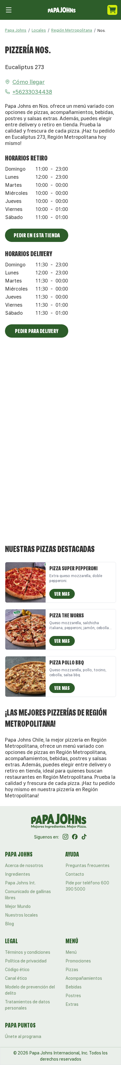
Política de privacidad (26, 960)
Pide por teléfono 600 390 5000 (87, 886)
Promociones (78, 960)
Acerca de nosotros (24, 865)
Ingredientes (17, 874)
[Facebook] (75, 837)
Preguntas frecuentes (87, 865)
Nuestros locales (21, 915)
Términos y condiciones (27, 952)
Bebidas (73, 986)
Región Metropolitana (71, 30)
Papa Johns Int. (20, 882)
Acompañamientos (83, 978)
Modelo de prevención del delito (30, 990)
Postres (73, 995)
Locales (39, 30)
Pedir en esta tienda (37, 235)
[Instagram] (65, 837)
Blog (9, 923)
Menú (71, 952)
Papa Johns (15, 30)
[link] (101, 30)
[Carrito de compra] (112, 10)
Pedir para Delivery (36, 330)
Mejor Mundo (18, 906)
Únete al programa (23, 1036)
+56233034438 (32, 91)
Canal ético (16, 978)
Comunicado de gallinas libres (28, 894)
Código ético (17, 969)
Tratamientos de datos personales (27, 1004)
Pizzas (71, 969)
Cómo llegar (28, 81)
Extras (71, 1004)
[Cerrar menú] (8, 9)
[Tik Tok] (84, 837)
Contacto (74, 874)
